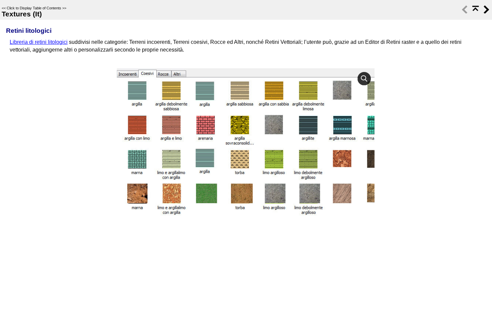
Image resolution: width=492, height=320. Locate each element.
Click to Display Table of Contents (34, 8)
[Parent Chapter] (475, 11)
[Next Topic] (485, 11)
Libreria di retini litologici (39, 42)
